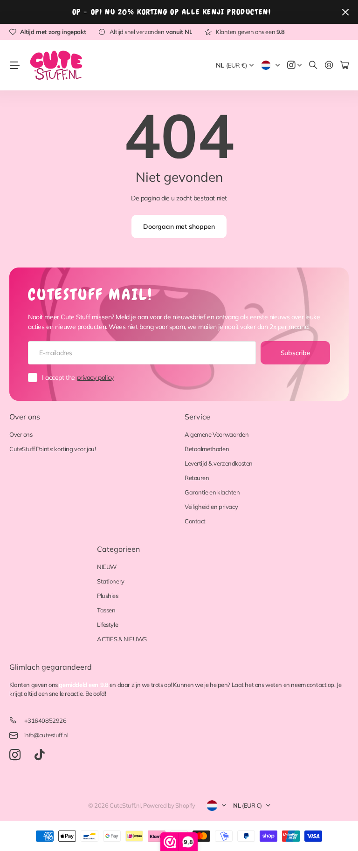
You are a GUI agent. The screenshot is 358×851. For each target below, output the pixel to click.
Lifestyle (107, 624)
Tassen (106, 610)
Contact (195, 521)
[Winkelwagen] (344, 65)
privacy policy (95, 377)
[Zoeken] (313, 65)
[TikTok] (39, 755)
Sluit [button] (345, 12)
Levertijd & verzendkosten (219, 463)
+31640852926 (45, 720)
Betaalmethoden (207, 449)
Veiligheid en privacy (211, 506)
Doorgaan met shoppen (179, 226)
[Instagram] (15, 755)
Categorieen (118, 549)
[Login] (329, 65)
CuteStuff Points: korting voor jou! (52, 449)
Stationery (110, 581)
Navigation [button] (14, 65)
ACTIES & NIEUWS (122, 639)
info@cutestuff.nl (46, 735)
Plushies (107, 595)
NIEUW (107, 566)
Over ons (24, 416)
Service (197, 416)
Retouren (197, 477)
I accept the (78, 377)
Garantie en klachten (212, 492)
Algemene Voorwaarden (217, 434)
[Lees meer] (294, 65)
